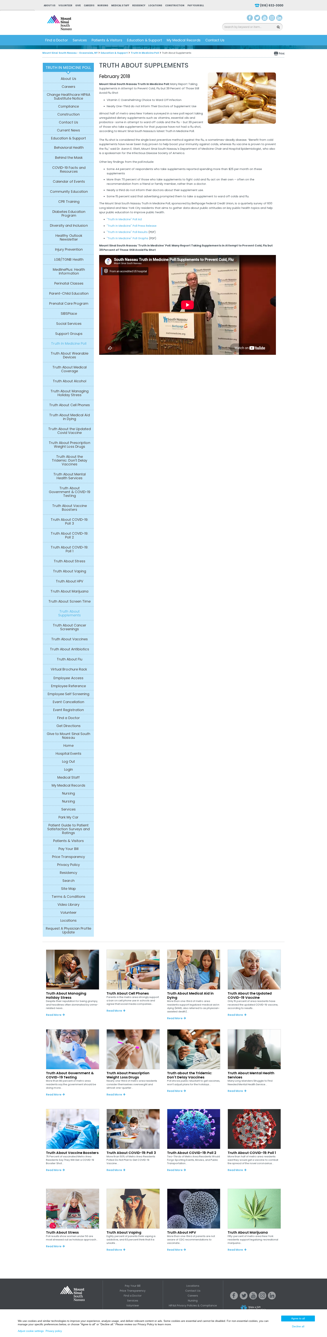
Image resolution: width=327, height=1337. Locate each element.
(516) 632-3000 (271, 5)
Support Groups (69, 333)
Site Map (68, 888)
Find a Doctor (56, 40)
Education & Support (144, 40)
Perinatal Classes (69, 283)
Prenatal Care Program (68, 303)
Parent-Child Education (69, 293)
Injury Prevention (69, 249)
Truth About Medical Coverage (69, 369)
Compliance (68, 106)
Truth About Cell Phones (69, 405)
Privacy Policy (68, 864)
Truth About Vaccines (69, 639)
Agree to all (298, 1318)
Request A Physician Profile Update (68, 930)
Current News (68, 130)
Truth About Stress (70, 561)
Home (68, 745)
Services (80, 40)
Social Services (69, 323)
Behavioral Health (69, 147)
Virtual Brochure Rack (69, 669)
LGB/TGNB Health (68, 259)
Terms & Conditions (68, 896)
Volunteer (65, 5)
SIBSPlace (69, 313)
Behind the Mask (69, 157)
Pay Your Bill (196, 5)
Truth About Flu (70, 659)
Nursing (102, 5)
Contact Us (215, 40)
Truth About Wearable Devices (69, 355)
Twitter (258, 18)
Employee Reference (68, 686)
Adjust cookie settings (31, 1330)
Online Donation (260, 1311)
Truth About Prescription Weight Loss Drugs (69, 445)
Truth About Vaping (69, 571)
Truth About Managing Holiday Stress (70, 393)
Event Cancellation (68, 702)
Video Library (68, 904)
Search (68, 880)
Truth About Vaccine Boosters (69, 508)
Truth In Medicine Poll (145, 52)
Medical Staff (120, 5)
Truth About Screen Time (69, 601)
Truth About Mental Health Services (69, 476)
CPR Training (69, 201)
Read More (53, 1015)
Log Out (68, 761)
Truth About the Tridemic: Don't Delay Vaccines (69, 460)
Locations (155, 5)
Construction (175, 5)
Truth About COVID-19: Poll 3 (69, 521)
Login (68, 769)
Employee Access (68, 678)
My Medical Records (184, 40)
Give (78, 5)
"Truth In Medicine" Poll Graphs (127, 238)
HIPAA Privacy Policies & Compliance (193, 1305)
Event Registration (68, 710)
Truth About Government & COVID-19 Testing (69, 492)
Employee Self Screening (68, 694)
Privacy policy (54, 1330)
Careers (89, 5)
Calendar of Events (69, 181)
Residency (138, 5)
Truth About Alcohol (69, 381)
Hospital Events (69, 753)
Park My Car (68, 817)
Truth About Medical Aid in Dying (69, 417)
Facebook (250, 18)
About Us (49, 5)
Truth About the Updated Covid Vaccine (69, 431)
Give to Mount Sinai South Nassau (68, 736)
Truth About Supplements (69, 613)
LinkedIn (280, 18)
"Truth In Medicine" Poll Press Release (132, 226)
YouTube (265, 18)
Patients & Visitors (107, 40)
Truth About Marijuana (69, 591)
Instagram (272, 18)
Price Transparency (68, 857)
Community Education (69, 191)
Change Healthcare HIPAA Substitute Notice (68, 96)
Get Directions (68, 726)
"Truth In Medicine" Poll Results (127, 232)
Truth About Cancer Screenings (69, 627)
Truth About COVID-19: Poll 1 (69, 549)
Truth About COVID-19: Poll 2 (69, 535)
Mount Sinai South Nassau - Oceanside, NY (70, 52)
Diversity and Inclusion (69, 225)
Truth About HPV (69, 581)
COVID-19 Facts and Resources (69, 169)
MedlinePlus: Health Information (69, 271)
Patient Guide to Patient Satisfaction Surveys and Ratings (68, 829)
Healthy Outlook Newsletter (68, 237)
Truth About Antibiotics (69, 649)
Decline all (298, 1326)
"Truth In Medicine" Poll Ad (124, 219)
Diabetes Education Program (68, 213)
